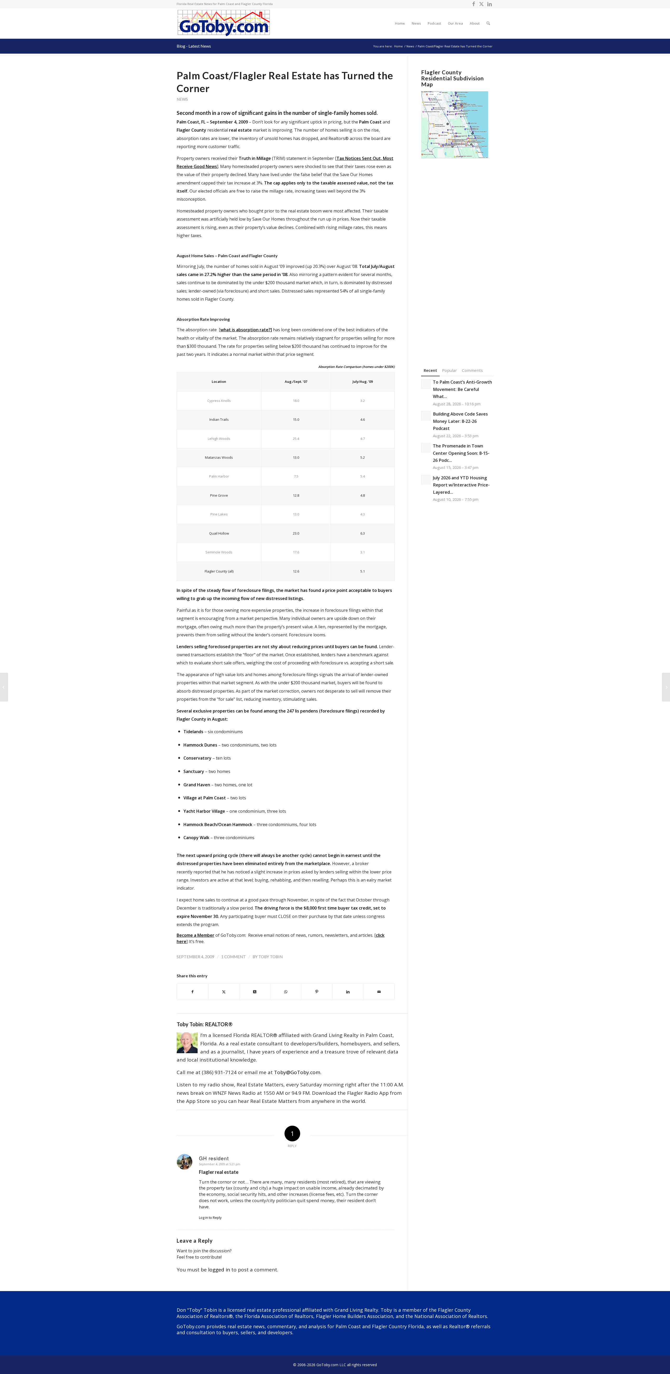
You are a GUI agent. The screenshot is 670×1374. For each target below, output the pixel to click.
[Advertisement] (457, 254)
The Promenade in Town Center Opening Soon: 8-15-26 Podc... (461, 453)
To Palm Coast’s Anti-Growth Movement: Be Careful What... (462, 389)
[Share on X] (223, 992)
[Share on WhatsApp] (285, 992)
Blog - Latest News (194, 45)
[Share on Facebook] (192, 992)
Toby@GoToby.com (297, 1072)
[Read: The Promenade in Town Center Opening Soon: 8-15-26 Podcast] (426, 447)
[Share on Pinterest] (317, 992)
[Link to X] (481, 4)
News (182, 99)
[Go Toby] (224, 23)
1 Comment (233, 956)
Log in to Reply (210, 1217)
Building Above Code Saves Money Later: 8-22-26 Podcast (460, 421)
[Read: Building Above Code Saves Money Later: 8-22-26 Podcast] (426, 415)
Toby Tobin (270, 956)
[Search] (488, 23)
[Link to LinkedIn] (489, 4)
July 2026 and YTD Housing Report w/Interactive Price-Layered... (461, 485)
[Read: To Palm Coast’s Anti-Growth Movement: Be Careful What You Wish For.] (426, 384)
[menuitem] (400, 23)
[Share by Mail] (379, 992)
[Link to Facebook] (473, 4)
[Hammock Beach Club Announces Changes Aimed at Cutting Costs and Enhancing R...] (4, 687)
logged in (219, 1269)
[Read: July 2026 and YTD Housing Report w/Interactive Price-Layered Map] (426, 479)
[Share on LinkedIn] (348, 992)
